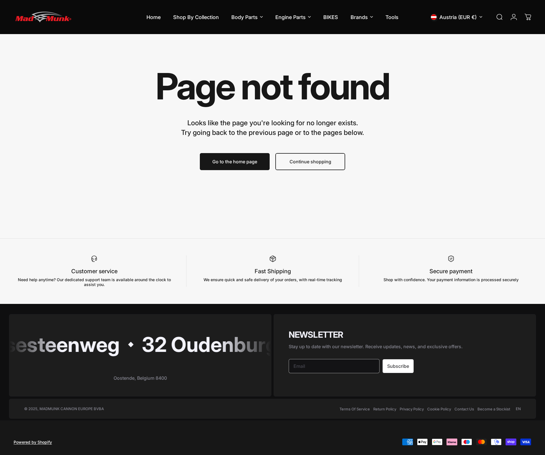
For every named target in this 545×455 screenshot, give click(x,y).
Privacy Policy (412, 409)
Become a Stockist (493, 409)
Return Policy (384, 409)
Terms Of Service (354, 409)
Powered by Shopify (33, 442)
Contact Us (464, 409)
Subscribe (398, 366)
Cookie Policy (439, 409)
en (518, 408)
